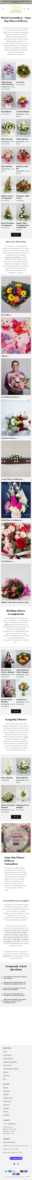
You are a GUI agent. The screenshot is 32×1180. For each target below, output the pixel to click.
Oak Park (17, 941)
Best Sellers (6, 315)
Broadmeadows (16, 939)
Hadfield (24, 932)
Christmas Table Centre (22, 197)
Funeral (5, 1111)
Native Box (20, 82)
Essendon (8, 930)
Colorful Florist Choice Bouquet (22, 671)
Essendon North (16, 930)
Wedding (5, 1094)
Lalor (4, 941)
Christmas (6, 1104)
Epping (9, 941)
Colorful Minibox (23, 112)
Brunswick (10, 937)
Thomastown (7, 939)
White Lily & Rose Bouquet (8, 806)
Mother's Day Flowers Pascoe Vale (14, 602)
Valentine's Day (7, 1098)
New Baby (6, 1115)
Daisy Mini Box (7, 778)
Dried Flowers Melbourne (11, 520)
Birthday (5, 1087)
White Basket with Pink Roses (7, 83)
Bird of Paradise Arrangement (7, 224)
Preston (26, 937)
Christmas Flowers (8, 438)
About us (5, 1072)
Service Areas (7, 1065)
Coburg (21, 934)
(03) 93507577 (7, 956)
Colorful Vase (21, 699)
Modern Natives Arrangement (7, 197)
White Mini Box (22, 139)
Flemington (25, 939)
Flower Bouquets (8, 1058)
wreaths (26, 737)
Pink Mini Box (6, 166)
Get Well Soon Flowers (10, 397)
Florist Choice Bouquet (6, 700)
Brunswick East (18, 937)
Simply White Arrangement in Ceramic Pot (22, 225)
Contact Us (6, 1075)
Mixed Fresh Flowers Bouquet (8, 671)
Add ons (4, 356)
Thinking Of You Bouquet (22, 806)
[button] (3, 9)
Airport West (14, 934)
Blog (4, 1079)
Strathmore (7, 934)
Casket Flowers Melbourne (11, 479)
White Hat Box (7, 139)
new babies (16, 257)
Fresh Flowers (7, 561)
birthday (6, 624)
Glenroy (19, 932)
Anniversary (6, 1091)
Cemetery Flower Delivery (10, 1068)
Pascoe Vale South (10, 932)
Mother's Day (7, 1101)
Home (5, 1051)
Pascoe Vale (25, 930)
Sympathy (6, 1108)
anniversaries (9, 257)
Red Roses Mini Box (22, 167)
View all (16, 234)
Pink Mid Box (6, 112)
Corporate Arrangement (10, 1062)
